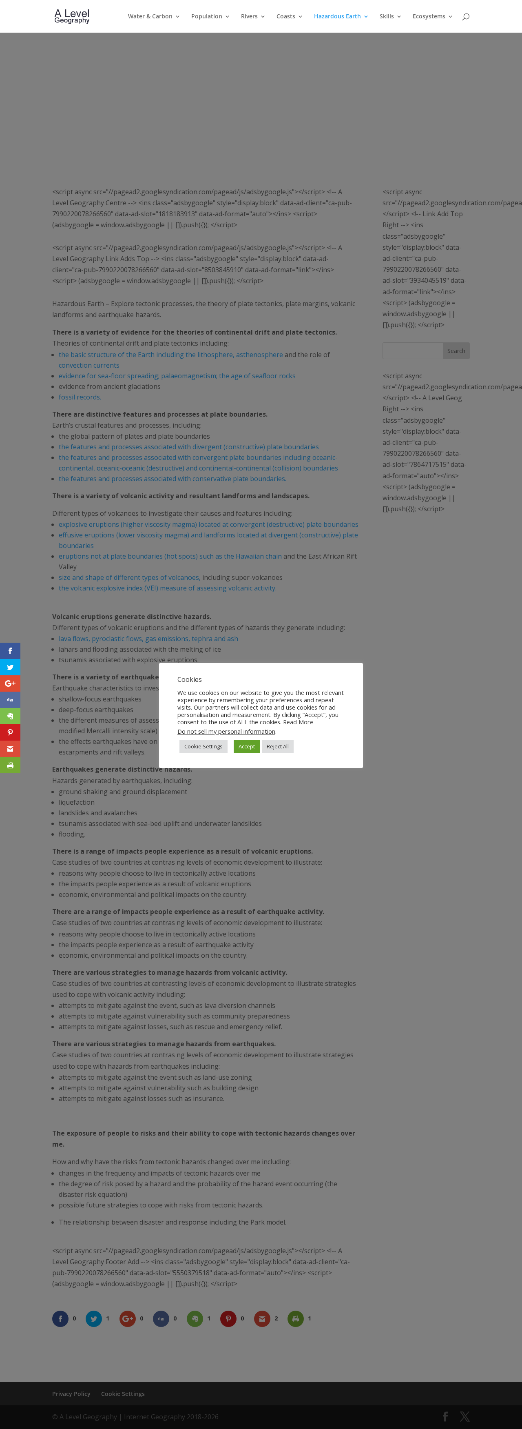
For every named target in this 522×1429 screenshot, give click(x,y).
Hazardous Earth (337, 16)
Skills (387, 16)
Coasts (285, 16)
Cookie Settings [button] (203, 746)
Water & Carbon (150, 16)
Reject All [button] (278, 746)
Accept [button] (247, 746)
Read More (298, 722)
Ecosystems (429, 16)
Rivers (249, 16)
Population (206, 16)
